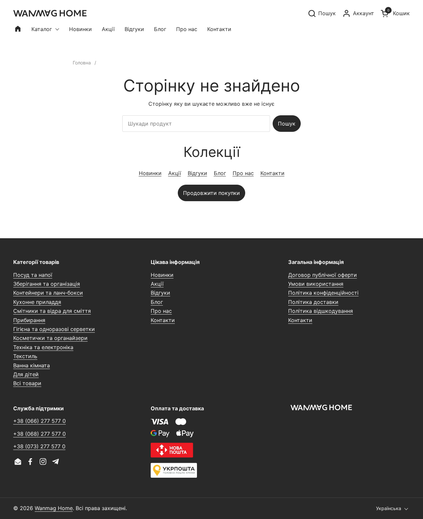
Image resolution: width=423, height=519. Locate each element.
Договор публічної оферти (322, 275)
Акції (174, 173)
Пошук (286, 123)
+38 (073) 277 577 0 (39, 446)
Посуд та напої (32, 275)
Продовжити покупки (211, 193)
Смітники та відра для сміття (52, 311)
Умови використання (315, 283)
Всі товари (27, 383)
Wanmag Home (54, 508)
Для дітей (26, 374)
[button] (322, 13)
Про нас (243, 173)
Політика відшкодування (320, 311)
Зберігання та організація (46, 283)
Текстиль (25, 356)
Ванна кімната (31, 365)
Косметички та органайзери (50, 338)
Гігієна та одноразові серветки (54, 329)
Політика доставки (313, 302)
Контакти (272, 173)
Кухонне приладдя (37, 302)
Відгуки (197, 173)
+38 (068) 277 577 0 (39, 433)
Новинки (150, 173)
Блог (220, 173)
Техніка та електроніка (43, 347)
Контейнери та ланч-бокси (48, 292)
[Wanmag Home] (50, 13)
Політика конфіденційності (323, 292)
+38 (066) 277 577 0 (39, 421)
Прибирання (29, 320)
